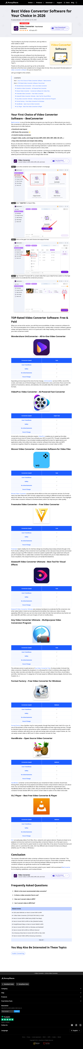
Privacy (28, 1037)
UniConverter (48, 381)
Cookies (54, 1037)
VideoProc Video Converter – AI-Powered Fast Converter (31, 88)
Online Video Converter (51, 973)
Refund (59, 1037)
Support (59, 2)
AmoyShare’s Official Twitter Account (80, 1025)
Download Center (9, 984)
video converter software (19, 70)
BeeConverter (15, 122)
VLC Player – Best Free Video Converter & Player (29, 106)
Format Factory (16, 725)
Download (49, 2)
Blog (72, 2)
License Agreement (36, 1037)
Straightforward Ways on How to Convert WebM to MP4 (28, 924)
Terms (23, 1037)
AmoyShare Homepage (11, 3)
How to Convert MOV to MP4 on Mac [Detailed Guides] (28, 921)
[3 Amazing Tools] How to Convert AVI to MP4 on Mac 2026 (29, 933)
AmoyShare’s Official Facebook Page (76, 1025)
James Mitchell (17, 20)
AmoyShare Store (23, 984)
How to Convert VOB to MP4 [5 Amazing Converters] (27, 936)
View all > (41, 940)
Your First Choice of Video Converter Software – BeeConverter (34, 80)
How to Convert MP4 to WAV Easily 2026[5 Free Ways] (27, 918)
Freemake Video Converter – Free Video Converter (29, 93)
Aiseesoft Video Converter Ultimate (22, 609)
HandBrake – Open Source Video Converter (28, 104)
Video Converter (39, 973)
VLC (12, 840)
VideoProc (42, 436)
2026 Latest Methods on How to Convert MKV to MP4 (27, 912)
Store (68, 2)
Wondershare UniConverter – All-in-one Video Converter (31, 86)
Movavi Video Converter (18, 493)
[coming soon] (72, 1025)
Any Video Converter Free (42, 668)
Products (39, 2)
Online (30, 2)
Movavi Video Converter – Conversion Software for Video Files (33, 91)
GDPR (49, 1037)
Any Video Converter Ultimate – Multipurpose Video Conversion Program (36, 99)
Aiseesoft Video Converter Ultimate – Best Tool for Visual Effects (33, 96)
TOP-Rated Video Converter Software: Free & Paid (31, 83)
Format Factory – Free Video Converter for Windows (30, 101)
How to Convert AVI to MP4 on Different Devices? (26, 930)
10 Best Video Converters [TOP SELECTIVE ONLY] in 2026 (28, 915)
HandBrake (14, 783)
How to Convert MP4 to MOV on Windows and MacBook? (28, 927)
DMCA (44, 1037)
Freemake (14, 549)
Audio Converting (18, 953)
